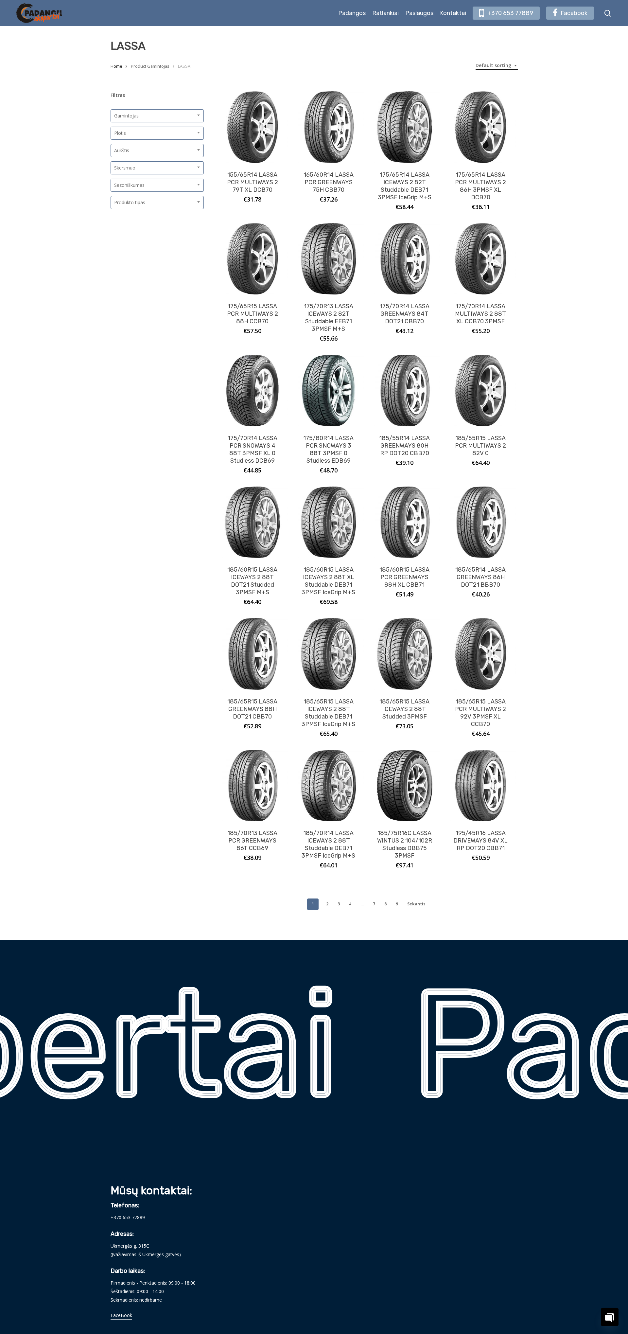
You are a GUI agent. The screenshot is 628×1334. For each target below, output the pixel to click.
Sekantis (416, 904)
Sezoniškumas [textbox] (129, 185)
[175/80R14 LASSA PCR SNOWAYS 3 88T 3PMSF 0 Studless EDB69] (328, 390)
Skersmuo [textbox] (124, 168)
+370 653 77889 (128, 1217)
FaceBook (121, 1315)
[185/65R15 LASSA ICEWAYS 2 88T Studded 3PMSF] (405, 654)
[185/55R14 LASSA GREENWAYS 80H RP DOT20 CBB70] (405, 390)
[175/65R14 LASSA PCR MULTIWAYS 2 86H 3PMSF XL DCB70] (480, 127)
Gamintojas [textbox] (126, 116)
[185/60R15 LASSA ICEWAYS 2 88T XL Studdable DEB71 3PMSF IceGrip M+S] (328, 522)
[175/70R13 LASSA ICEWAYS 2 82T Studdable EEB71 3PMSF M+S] (328, 259)
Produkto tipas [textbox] (129, 202)
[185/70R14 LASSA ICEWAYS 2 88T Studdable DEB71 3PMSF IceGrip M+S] (328, 786)
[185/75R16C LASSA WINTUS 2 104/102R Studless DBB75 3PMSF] (405, 786)
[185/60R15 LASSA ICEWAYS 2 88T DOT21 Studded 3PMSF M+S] (252, 522)
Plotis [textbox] (120, 133)
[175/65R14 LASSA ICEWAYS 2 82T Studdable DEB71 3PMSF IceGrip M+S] (405, 127)
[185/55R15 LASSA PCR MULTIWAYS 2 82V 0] (480, 390)
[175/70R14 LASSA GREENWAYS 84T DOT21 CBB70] (405, 259)
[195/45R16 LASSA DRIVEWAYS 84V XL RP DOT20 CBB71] (480, 786)
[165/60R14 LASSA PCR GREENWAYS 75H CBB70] (328, 127)
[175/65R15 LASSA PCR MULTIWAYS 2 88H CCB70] (252, 259)
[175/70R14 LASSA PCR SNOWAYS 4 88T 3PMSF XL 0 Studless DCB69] (252, 390)
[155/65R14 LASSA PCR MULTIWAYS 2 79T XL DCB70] (252, 127)
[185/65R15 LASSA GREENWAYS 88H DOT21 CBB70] (252, 654)
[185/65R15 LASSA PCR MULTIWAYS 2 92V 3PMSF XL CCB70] (480, 654)
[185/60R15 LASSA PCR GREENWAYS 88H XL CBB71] (405, 522)
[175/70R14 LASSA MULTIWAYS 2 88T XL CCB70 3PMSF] (480, 259)
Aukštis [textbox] (121, 150)
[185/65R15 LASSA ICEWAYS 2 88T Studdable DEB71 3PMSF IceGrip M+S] (328, 654)
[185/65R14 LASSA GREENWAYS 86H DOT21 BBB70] (480, 522)
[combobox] (497, 66)
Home (116, 66)
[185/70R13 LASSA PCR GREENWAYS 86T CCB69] (252, 786)
